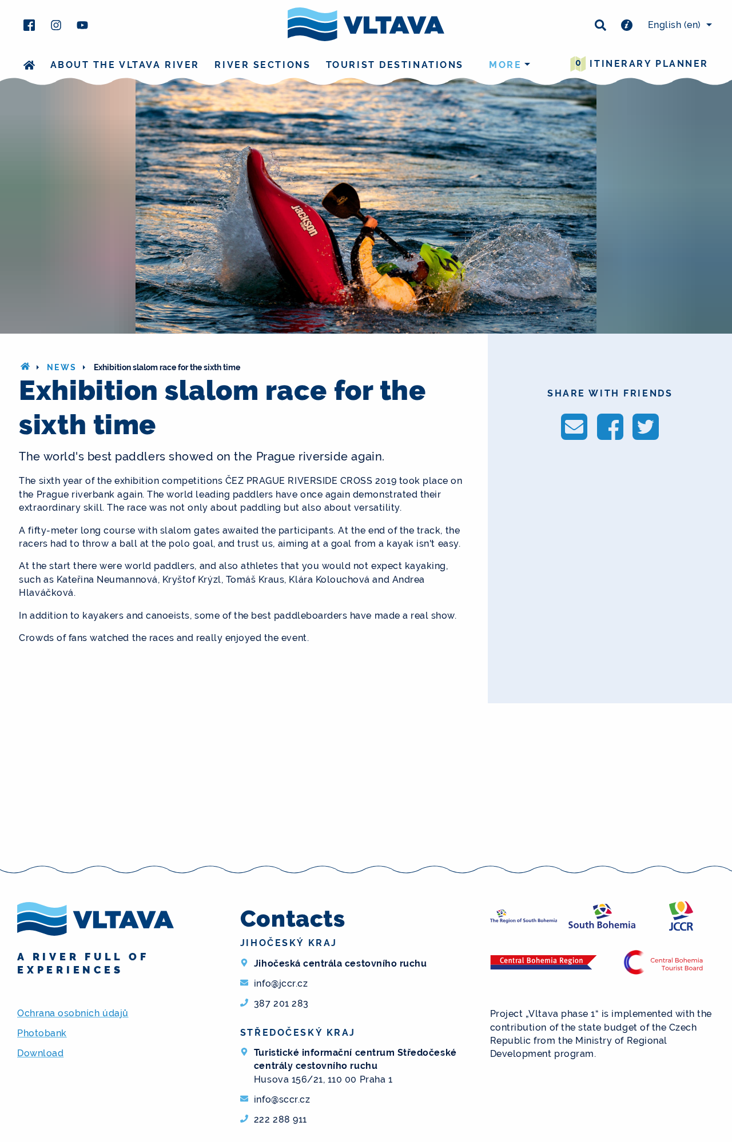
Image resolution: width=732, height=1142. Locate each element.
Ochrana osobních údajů (73, 1013)
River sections (262, 64)
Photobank (42, 1033)
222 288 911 (280, 1119)
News (62, 367)
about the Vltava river (125, 64)
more (505, 64)
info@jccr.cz (281, 983)
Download (40, 1053)
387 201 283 (281, 1003)
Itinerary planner (642, 63)
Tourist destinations (395, 64)
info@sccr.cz (282, 1099)
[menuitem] (678, 25)
